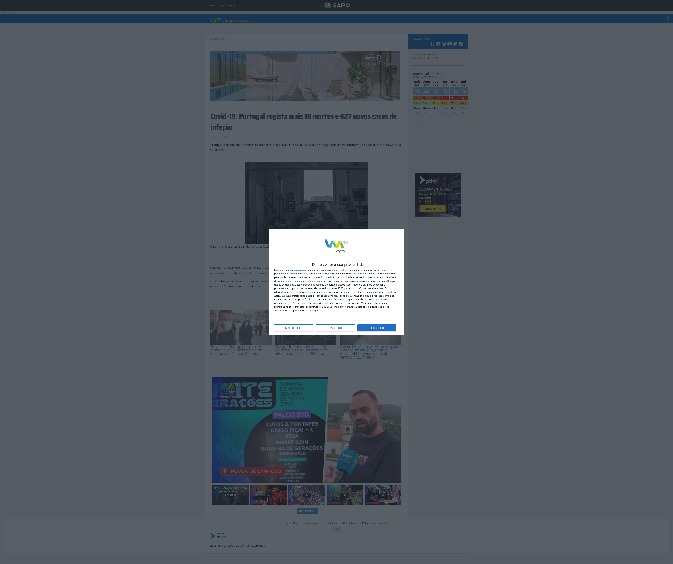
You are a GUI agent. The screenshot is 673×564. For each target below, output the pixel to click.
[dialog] (336, 282)
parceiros (298, 270)
